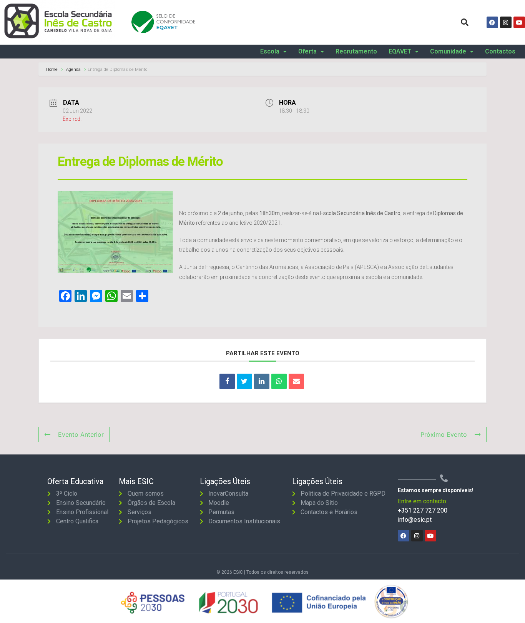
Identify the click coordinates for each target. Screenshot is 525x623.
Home (52, 69)
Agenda (73, 69)
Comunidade (448, 51)
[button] (273, 51)
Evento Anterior (81, 434)
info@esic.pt (415, 519)
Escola (269, 51)
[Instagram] (506, 22)
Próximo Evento (443, 434)
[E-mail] (296, 381)
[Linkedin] (261, 381)
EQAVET (400, 51)
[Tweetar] (244, 381)
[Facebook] (492, 22)
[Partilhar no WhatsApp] (279, 381)
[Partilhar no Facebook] (227, 381)
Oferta (307, 51)
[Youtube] (519, 22)
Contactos (500, 51)
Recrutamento (356, 51)
